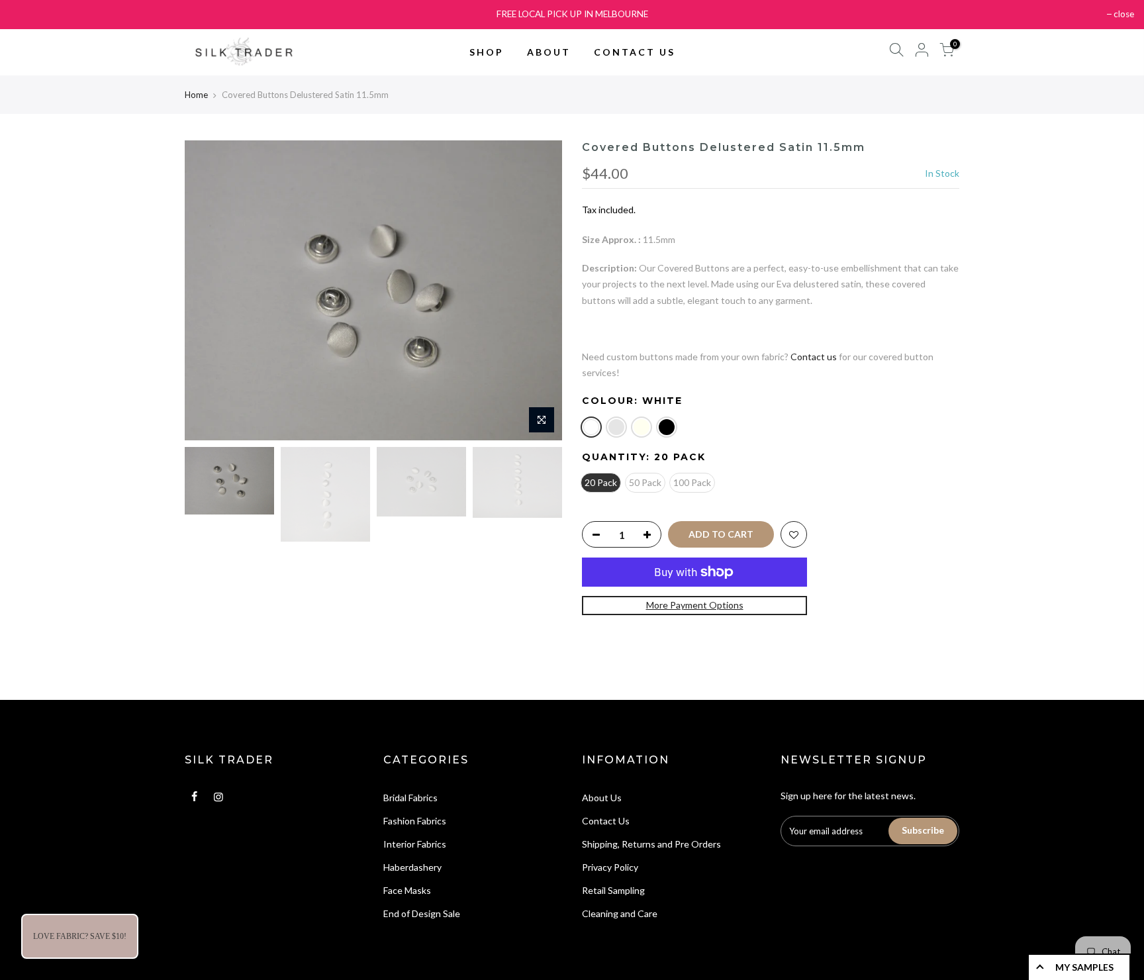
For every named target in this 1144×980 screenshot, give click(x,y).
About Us (602, 797)
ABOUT (549, 52)
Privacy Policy (610, 867)
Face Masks (407, 890)
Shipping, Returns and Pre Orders (651, 844)
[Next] (539, 290)
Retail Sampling (613, 890)
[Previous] (208, 290)
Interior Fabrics (414, 844)
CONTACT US (634, 52)
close (1124, 14)
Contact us (813, 356)
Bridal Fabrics (410, 797)
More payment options (694, 605)
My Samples (1084, 967)
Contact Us (606, 820)
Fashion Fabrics (414, 820)
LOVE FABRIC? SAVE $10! (79, 936)
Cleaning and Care (619, 913)
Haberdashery (412, 867)
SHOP (486, 52)
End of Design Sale (421, 913)
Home (196, 94)
